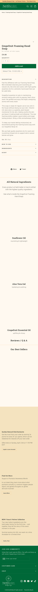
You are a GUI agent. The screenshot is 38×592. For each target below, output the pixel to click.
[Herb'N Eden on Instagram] (21, 581)
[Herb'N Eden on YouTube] (28, 581)
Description (7, 79)
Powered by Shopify (28, 589)
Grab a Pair (6, 541)
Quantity (5, 57)
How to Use (6, 144)
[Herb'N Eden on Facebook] (25, 581)
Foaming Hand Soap (11, 12)
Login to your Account (9, 449)
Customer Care (8, 566)
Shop (4, 571)
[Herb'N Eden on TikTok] (35, 581)
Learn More (6, 493)
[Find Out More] (19, 463)
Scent (4, 152)
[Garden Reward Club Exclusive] (19, 419)
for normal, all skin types (11, 51)
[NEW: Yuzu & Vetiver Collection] (19, 507)
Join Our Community (11, 549)
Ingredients (7, 148)
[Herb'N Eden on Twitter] (32, 581)
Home (3, 12)
